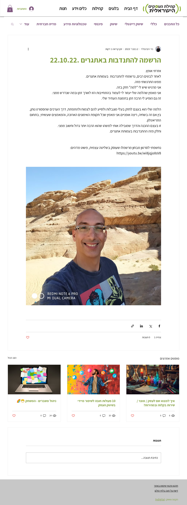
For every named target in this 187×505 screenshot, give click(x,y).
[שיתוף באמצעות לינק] (132, 326)
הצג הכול (12, 357)
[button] (10, 8)
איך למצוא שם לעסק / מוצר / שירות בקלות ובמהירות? (156, 403)
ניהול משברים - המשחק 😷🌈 (36, 401)
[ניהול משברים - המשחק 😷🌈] (34, 379)
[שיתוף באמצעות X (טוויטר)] (150, 326)
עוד (26, 24)
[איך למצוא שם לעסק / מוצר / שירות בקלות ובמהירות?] (152, 379)
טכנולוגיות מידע (75, 24)
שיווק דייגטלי (134, 24)
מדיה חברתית (46, 24)
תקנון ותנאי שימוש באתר (166, 485)
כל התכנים (171, 24)
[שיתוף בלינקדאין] (141, 326)
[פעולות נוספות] (28, 49)
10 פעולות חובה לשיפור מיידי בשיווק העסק (96, 403)
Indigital (160, 499)
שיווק (113, 24)
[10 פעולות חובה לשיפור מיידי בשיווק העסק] (93, 379)
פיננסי (98, 24)
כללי (153, 24)
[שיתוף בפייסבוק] (159, 326)
